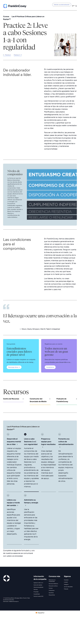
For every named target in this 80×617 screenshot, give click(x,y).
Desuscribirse (52, 595)
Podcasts (66, 589)
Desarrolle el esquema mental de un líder (14, 441)
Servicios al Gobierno (53, 583)
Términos (36, 589)
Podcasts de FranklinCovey (62, 400)
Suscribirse (51, 592)
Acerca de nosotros (38, 585)
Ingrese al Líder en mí (38, 582)
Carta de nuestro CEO (38, 596)
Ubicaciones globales (38, 587)
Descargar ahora (13, 367)
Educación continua (53, 585)
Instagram (66, 584)
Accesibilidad (37, 594)
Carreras (50, 588)
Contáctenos (50, 367)
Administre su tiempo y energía (31, 501)
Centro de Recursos (11, 399)
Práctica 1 (8, 55)
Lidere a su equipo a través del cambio (13, 502)
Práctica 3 (17, 55)
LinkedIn (66, 582)
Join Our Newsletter (68, 586)
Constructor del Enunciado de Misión (38, 400)
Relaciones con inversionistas (52, 580)
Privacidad (36, 591)
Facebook (66, 579)
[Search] (76, 5)
